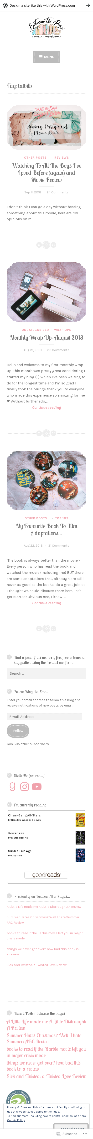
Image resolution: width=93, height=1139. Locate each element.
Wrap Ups (62, 330)
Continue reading (34, 408)
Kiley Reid (16, 855)
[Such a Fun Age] (80, 861)
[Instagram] (24, 786)
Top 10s (61, 518)
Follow (18, 731)
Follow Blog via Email (31, 691)
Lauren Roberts (19, 837)
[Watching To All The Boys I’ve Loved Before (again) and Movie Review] (46, 127)
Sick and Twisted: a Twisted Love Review (37, 965)
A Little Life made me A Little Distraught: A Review (44, 907)
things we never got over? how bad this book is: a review (44, 1065)
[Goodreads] (12, 786)
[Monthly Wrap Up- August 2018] (46, 292)
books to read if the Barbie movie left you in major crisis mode (46, 1052)
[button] (19, 1103)
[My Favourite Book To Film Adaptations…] (46, 480)
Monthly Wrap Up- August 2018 (46, 337)
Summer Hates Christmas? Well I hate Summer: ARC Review (44, 1038)
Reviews (61, 157)
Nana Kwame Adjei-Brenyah (26, 820)
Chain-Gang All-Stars (24, 815)
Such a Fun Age (19, 851)
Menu (48, 56)
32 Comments (58, 350)
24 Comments (58, 192)
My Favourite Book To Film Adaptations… (47, 529)
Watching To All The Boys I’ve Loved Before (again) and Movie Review (46, 172)
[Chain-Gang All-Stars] (80, 826)
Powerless (16, 833)
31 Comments (58, 546)
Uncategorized (35, 330)
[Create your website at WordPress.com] (46, 5)
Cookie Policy (16, 1120)
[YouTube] (36, 786)
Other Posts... (36, 157)
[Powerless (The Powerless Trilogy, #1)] (80, 843)
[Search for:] (46, 674)
